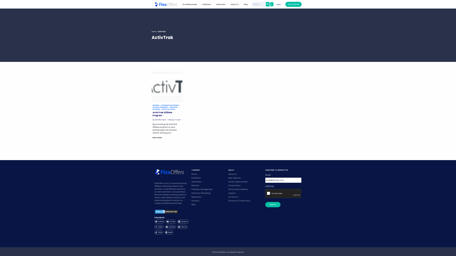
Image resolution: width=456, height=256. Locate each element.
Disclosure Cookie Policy (239, 200)
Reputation (196, 197)
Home (154, 31)
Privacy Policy (234, 185)
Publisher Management (202, 189)
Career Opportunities (238, 181)
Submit (272, 204)
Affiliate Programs (160, 107)
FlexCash (195, 185)
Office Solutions (168, 109)
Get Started (293, 4)
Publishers (196, 178)
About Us (232, 174)
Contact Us (233, 197)
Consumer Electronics (170, 105)
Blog (246, 4)
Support (232, 193)
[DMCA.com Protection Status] (172, 211)
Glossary (195, 200)
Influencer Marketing (201, 193)
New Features (234, 178)
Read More (157, 138)
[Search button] (267, 4)
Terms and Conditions (238, 189)
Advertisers (196, 181)
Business (156, 105)
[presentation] (167, 86)
